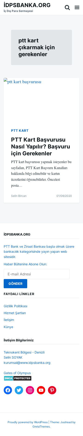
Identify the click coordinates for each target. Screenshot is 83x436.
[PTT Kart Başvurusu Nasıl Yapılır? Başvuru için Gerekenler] (41, 99)
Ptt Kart (20, 130)
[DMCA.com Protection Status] (18, 380)
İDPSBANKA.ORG (27, 5)
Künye (8, 327)
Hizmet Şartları (15, 313)
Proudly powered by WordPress (28, 422)
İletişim (9, 320)
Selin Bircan (19, 195)
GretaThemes (41, 426)
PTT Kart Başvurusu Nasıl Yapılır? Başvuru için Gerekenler (40, 146)
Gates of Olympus (17, 373)
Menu (77, 7)
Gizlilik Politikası (15, 306)
